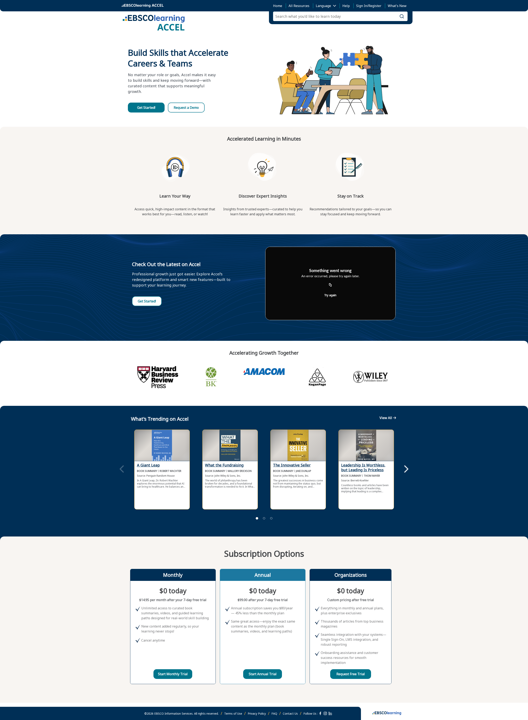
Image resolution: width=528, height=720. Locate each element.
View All (386, 418)
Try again (330, 295)
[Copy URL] (330, 285)
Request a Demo (186, 107)
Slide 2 (264, 518)
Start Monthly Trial (173, 674)
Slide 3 (271, 518)
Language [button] (323, 6)
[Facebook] (320, 713)
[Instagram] (325, 713)
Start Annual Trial (263, 674)
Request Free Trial (350, 674)
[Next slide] (406, 469)
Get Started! (146, 107)
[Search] (401, 16)
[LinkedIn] (330, 713)
